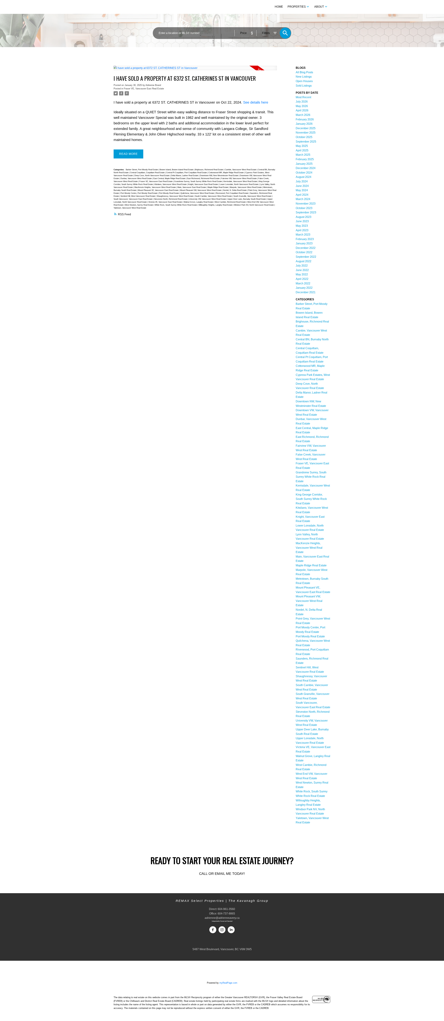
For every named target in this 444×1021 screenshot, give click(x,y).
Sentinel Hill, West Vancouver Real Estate (138, 196)
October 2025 (304, 137)
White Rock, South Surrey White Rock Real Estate (176, 205)
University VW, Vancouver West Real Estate (208, 199)
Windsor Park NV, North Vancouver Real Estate (254, 205)
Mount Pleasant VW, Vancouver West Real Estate (201, 190)
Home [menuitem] (279, 6)
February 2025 (305, 159)
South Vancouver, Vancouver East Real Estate (133, 199)
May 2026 (302, 106)
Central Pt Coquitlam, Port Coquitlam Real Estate (186, 172)
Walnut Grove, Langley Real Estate (199, 202)
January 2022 (304, 287)
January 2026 (304, 123)
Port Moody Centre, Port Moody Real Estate (139, 193)
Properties (297, 6)
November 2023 (305, 203)
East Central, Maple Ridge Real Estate (169, 178)
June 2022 (302, 270)
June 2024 (302, 185)
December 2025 (305, 128)
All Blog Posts (304, 72)
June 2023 (302, 221)
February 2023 (305, 239)
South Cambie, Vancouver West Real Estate (213, 196)
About (319, 6)
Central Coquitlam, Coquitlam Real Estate (147, 172)
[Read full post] (195, 70)
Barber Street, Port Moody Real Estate (142, 170)
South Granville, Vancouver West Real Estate (252, 196)
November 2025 (305, 132)
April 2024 (302, 194)
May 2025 (302, 145)
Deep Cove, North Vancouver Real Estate (152, 175)
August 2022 (303, 261)
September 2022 (306, 256)
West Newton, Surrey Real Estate (139, 205)
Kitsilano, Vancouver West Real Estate (171, 184)
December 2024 (305, 168)
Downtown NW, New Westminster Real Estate (219, 175)
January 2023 (304, 243)
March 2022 (303, 283)
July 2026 (302, 101)
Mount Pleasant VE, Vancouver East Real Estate (158, 190)
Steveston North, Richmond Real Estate (171, 199)
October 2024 (304, 172)
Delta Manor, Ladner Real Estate (185, 175)
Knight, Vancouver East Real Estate (203, 184)
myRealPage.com (228, 983)
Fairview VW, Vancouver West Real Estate (239, 178)
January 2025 (304, 163)
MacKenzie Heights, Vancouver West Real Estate (155, 187)
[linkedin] (231, 929)
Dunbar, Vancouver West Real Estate (136, 178)
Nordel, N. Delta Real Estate (235, 190)
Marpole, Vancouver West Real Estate (246, 187)
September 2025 (306, 141)
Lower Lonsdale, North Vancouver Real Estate (239, 184)
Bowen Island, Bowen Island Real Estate (177, 170)
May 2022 (302, 274)
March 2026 (303, 114)
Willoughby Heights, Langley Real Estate (216, 205)
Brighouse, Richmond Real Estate (209, 170)
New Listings (304, 76)
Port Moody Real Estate (169, 193)
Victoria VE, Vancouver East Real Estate (165, 202)
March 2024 (303, 199)
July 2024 (302, 181)
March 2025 (303, 154)
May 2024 (302, 190)
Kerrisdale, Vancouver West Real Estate (241, 181)
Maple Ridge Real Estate (218, 187)
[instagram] (222, 929)
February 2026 (305, 119)
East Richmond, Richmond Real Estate (203, 178)
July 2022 (302, 265)
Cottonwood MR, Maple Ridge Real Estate (226, 172)
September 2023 (306, 212)
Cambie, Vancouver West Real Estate (241, 170)
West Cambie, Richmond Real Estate (230, 202)
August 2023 (303, 216)
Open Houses (304, 81)
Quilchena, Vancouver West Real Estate (198, 193)
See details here (255, 102)
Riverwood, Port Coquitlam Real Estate (232, 193)
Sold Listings (304, 85)
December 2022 (305, 247)
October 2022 (304, 252)
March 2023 (303, 234)
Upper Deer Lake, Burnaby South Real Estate (247, 199)
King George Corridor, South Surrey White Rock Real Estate (311, 499)
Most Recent (303, 97)
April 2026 (302, 110)
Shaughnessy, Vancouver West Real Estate (175, 196)
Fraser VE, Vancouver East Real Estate (144, 88)
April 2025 (302, 150)
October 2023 (304, 208)
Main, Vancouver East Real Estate (192, 187)
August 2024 (303, 176)
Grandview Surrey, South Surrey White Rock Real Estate (198, 181)
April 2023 (302, 230)
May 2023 (302, 225)
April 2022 (302, 278)
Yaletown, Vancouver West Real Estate (130, 208)
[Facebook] (212, 929)
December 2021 (305, 292)
